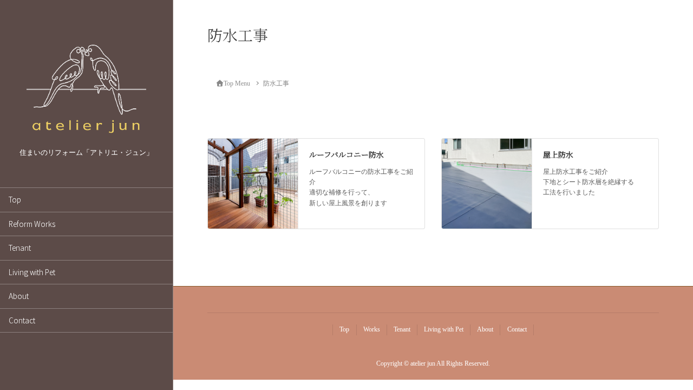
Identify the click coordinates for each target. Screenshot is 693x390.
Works (371, 329)
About (19, 295)
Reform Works (32, 223)
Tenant (20, 247)
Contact (22, 320)
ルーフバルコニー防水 (346, 154)
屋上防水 (558, 154)
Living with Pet (32, 271)
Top (15, 199)
